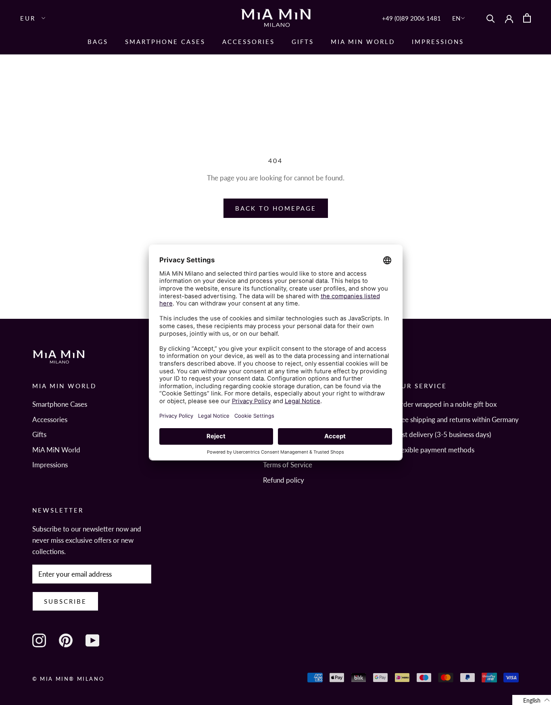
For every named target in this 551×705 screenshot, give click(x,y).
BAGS (98, 41)
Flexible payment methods (434, 450)
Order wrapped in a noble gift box (446, 404)
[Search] (490, 18)
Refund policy (283, 480)
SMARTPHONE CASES (165, 41)
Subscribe (65, 601)
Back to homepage (275, 208)
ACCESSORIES (248, 41)
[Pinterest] (66, 640)
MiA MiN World (56, 450)
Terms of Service (287, 464)
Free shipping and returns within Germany (457, 419)
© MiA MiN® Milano (68, 679)
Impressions (438, 41)
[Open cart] (527, 18)
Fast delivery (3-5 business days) (443, 434)
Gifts (303, 41)
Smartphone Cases (59, 404)
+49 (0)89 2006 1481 (411, 18)
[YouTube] (92, 640)
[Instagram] (39, 640)
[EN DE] (459, 18)
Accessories (49, 419)
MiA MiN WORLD (363, 41)
